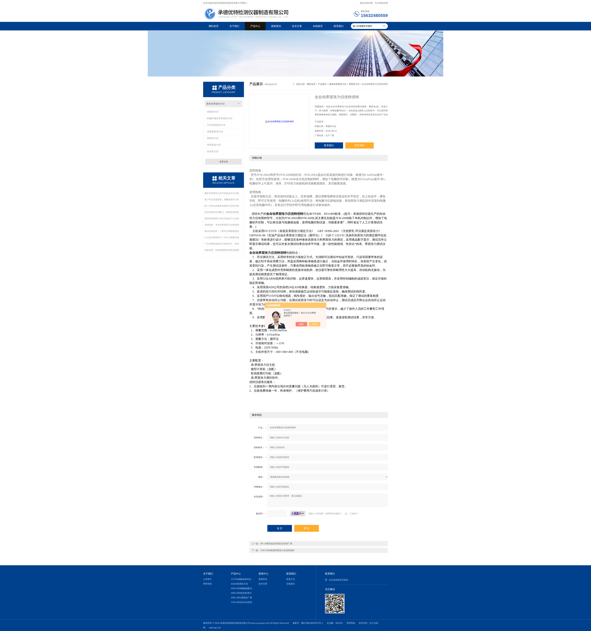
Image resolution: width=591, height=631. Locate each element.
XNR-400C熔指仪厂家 (241, 597)
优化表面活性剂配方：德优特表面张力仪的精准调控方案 (224, 212)
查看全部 (223, 161)
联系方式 (290, 579)
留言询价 (359, 145)
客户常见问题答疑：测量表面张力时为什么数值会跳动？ (224, 199)
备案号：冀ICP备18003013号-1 (308, 623)
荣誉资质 (207, 584)
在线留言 (318, 26)
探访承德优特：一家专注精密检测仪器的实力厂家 (224, 231)
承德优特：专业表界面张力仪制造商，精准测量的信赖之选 (224, 225)
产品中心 (255, 26)
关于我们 (234, 26)
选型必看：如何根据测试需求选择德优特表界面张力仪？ (224, 250)
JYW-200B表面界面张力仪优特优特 (277, 550)
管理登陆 (350, 623)
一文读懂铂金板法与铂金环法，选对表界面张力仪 (224, 243)
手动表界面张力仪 (216, 125)
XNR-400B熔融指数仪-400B (242, 588)
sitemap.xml (215, 627)
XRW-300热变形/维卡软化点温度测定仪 (242, 593)
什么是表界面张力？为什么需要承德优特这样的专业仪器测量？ (224, 237)
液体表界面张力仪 (215, 103)
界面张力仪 (213, 138)
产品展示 (322, 84)
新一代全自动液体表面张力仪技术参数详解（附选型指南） (224, 206)
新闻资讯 (276, 26)
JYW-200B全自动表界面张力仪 (242, 602)
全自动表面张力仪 (239, 584)
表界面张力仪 (214, 144)
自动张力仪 (213, 151)
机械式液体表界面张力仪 (219, 118)
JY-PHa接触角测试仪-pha (242, 579)
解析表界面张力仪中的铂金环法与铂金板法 (224, 193)
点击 (238, 103)
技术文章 (297, 26)
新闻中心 (263, 573)
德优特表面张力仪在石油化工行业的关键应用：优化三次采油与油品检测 (224, 218)
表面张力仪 (213, 111)
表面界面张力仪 (215, 131)
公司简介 (207, 579)
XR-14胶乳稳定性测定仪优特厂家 (276, 543)
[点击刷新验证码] (297, 513)
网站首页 (214, 26)
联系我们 (339, 26)
